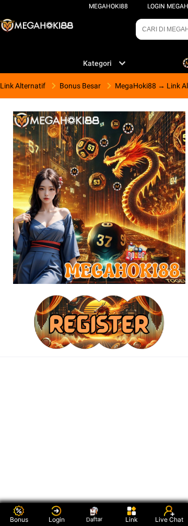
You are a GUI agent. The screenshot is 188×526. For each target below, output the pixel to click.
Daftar (94, 519)
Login (57, 519)
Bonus (19, 519)
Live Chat (169, 519)
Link (131, 519)
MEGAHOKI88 (108, 6)
